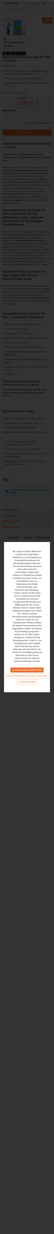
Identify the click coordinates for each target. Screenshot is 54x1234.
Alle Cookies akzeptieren (27, 670)
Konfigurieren (27, 682)
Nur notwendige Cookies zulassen (27, 676)
